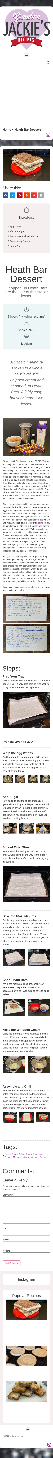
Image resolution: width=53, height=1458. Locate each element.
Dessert (8, 1157)
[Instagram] (48, 134)
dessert (23, 461)
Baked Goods (11, 1154)
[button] (26, 55)
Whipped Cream (38, 1157)
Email (6, 1240)
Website (6, 1251)
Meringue (17, 1157)
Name (6, 1229)
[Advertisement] (26, 94)
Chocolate (37, 1154)
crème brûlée (43, 523)
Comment (8, 1195)
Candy (29, 1154)
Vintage (26, 1157)
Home (7, 129)
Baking (22, 1154)
